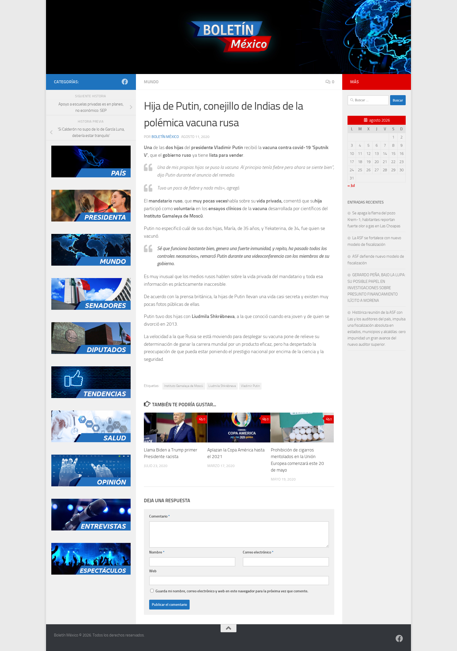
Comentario (159, 516)
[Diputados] (91, 352)
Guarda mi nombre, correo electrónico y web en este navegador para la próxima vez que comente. (232, 591)
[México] (91, 176)
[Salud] (91, 440)
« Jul (351, 185)
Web (153, 571)
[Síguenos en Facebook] (125, 82)
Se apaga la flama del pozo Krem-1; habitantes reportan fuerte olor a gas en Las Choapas (374, 219)
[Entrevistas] (91, 529)
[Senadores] (91, 308)
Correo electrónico (258, 552)
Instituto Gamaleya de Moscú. (183, 386)
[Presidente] (91, 220)
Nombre (156, 552)
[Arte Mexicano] (91, 396)
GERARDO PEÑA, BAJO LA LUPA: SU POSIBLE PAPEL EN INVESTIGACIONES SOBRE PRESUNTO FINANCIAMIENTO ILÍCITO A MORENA (376, 288)
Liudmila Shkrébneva (222, 386)
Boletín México (165, 137)
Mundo (151, 81)
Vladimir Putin (250, 386)
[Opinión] (91, 485)
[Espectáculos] (91, 573)
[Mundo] (91, 264)
